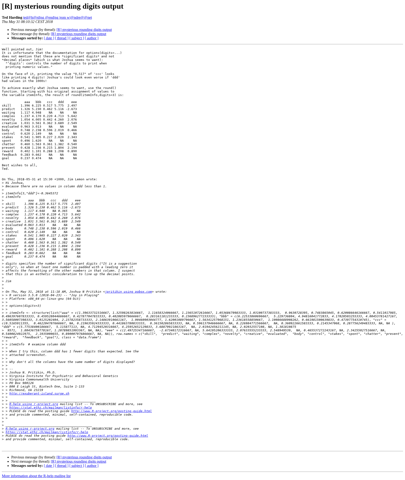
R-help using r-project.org (33, 404)
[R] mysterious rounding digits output (84, 30)
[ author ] (91, 38)
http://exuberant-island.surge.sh (39, 393)
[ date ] (49, 38)
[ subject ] (76, 38)
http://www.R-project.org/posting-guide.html (111, 411)
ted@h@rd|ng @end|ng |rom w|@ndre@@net (57, 17)
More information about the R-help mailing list (36, 476)
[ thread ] (61, 38)
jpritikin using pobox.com (128, 291)
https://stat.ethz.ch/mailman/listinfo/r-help (50, 407)
